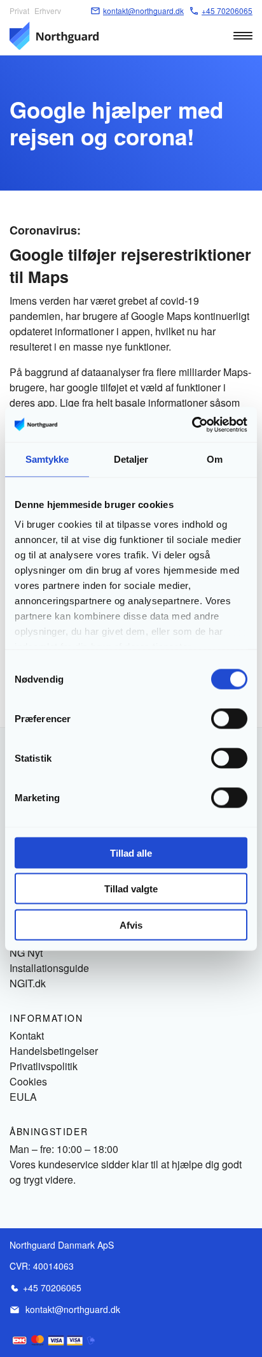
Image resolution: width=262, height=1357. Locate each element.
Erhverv (47, 10)
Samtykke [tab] (47, 459)
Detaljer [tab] (131, 459)
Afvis (131, 924)
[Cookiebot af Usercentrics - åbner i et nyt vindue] (191, 424)
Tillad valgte (131, 888)
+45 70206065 (52, 1287)
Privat (19, 10)
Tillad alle (131, 852)
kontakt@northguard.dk (72, 1309)
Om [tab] (215, 459)
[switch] (229, 718)
